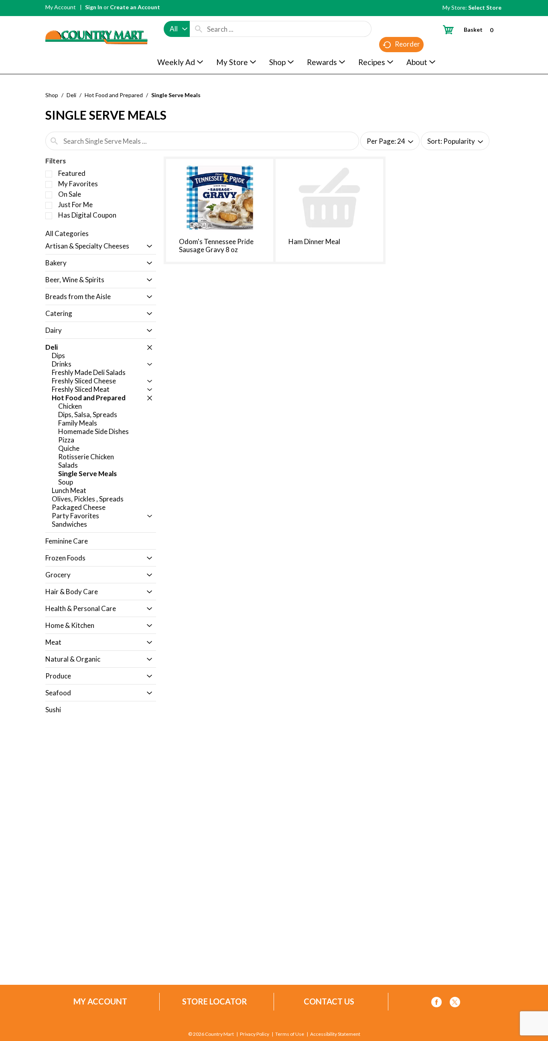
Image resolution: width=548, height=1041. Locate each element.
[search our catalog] (198, 29)
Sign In (93, 7)
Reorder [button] (407, 44)
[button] (147, 246)
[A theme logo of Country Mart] (96, 22)
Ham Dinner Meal (314, 241)
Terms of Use (289, 1034)
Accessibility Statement (335, 1034)
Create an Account (135, 7)
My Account (60, 7)
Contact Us (329, 1001)
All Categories (67, 233)
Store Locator (214, 1001)
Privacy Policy (254, 1034)
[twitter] (455, 1003)
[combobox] (177, 29)
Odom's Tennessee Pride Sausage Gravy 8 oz (216, 245)
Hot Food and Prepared (114, 95)
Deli (71, 95)
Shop (51, 95)
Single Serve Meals (176, 95)
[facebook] (436, 1003)
